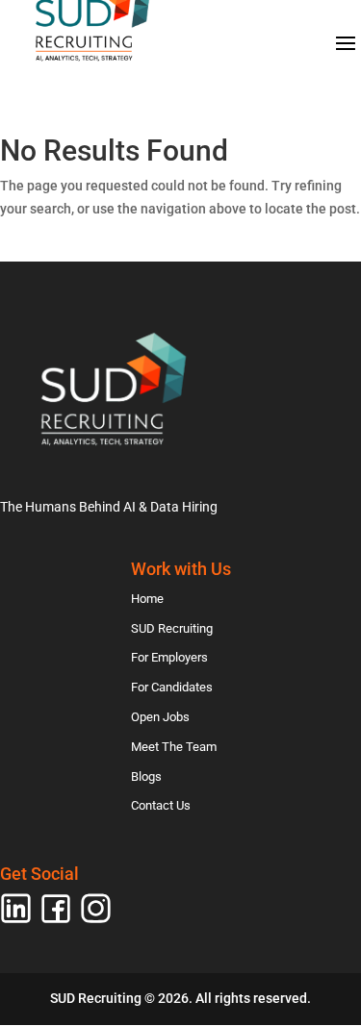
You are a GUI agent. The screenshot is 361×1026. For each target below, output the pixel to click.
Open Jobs (160, 717)
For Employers (169, 657)
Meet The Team (174, 746)
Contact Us (161, 805)
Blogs (146, 776)
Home (147, 598)
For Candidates (172, 687)
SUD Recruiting (172, 628)
